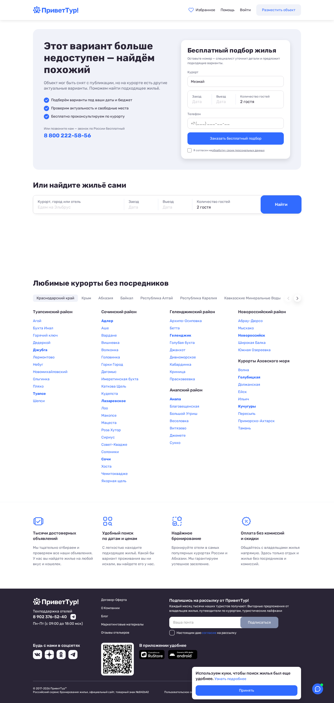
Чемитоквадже (114, 473)
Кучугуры (247, 406)
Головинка (110, 357)
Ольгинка (41, 379)
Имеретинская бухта (119, 379)
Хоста (106, 466)
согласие (209, 633)
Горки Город (112, 364)
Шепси (39, 401)
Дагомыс (109, 372)
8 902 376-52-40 (50, 616)
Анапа (175, 399)
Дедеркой (41, 342)
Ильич (243, 399)
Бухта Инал (43, 328)
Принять (246, 690)
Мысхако (246, 328)
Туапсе (39, 393)
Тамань (244, 428)
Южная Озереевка (254, 350)
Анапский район (186, 390)
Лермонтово (44, 357)
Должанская (249, 384)
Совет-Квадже (114, 444)
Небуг (38, 364)
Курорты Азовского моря (263, 360)
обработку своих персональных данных (238, 150)
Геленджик (180, 335)
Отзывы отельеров (115, 633)
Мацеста (109, 423)
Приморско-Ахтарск (256, 421)
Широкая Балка (252, 342)
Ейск (242, 392)
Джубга (40, 350)
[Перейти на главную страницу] (55, 12)
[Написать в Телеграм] (73, 617)
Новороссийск (251, 335)
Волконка (109, 350)
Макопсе (109, 415)
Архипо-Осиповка (186, 321)
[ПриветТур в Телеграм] (72, 654)
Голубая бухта (182, 342)
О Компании (110, 608)
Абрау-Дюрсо (250, 321)
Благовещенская (184, 406)
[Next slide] (297, 298)
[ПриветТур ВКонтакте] (37, 654)
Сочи (106, 459)
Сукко (175, 443)
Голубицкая (249, 377)
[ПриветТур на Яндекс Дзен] (49, 654)
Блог (104, 616)
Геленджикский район (192, 311)
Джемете (178, 435)
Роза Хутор (111, 430)
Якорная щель (113, 481)
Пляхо (38, 386)
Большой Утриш (183, 413)
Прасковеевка (182, 379)
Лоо (104, 408)
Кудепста (109, 393)
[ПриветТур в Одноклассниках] (61, 654)
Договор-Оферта (114, 600)
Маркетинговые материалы (122, 624)
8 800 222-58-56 (67, 135)
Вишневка (110, 342)
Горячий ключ (45, 335)
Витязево (178, 428)
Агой (37, 321)
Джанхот (177, 350)
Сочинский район (119, 311)
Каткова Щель (113, 386)
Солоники (110, 452)
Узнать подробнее (230, 679)
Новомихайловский (50, 372)
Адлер (107, 321)
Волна (243, 370)
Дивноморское (183, 357)
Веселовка (179, 421)
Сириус (108, 437)
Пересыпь (246, 413)
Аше (105, 328)
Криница (177, 372)
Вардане (109, 335)
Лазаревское (113, 401)
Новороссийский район (262, 311)
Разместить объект (278, 10)
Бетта (175, 328)
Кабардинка (180, 364)
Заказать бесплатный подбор (236, 138)
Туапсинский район (52, 311)
